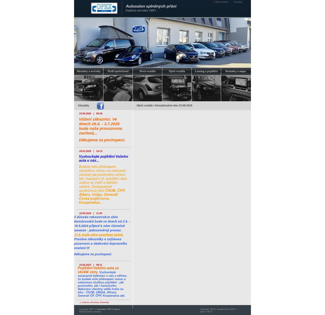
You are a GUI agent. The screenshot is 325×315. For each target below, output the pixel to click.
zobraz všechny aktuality (95, 302)
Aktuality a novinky (88, 71)
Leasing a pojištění (206, 71)
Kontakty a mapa (236, 71)
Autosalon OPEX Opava (108, 309)
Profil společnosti (118, 71)
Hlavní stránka (221, 2)
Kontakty (238, 2)
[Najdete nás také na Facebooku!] (100, 106)
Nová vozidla (148, 71)
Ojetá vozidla (177, 71)
